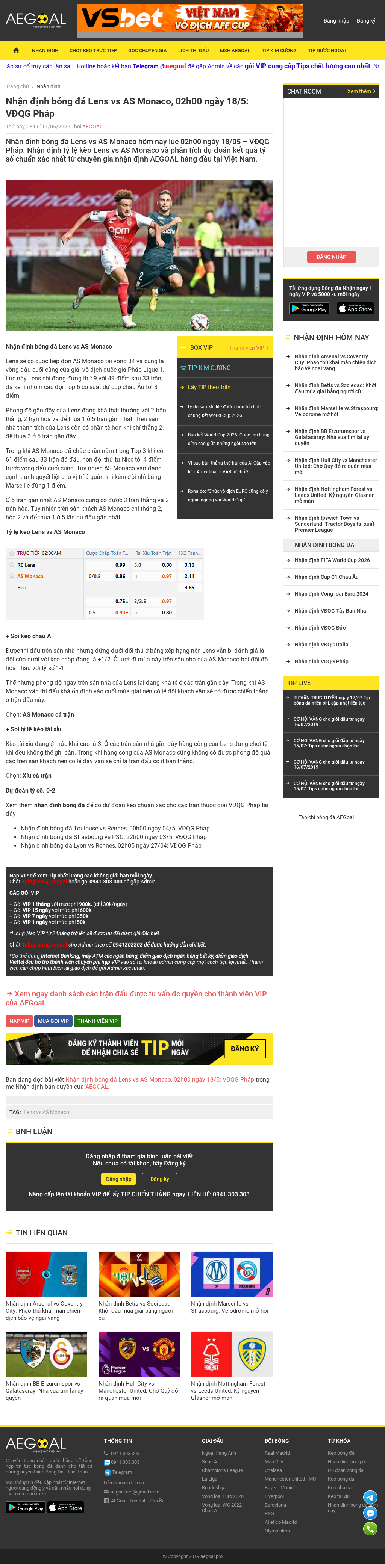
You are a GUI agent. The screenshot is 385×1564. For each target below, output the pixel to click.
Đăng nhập (336, 21)
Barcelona (275, 1505)
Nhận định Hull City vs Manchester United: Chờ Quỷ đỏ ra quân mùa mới (138, 1390)
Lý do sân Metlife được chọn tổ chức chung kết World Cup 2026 (224, 411)
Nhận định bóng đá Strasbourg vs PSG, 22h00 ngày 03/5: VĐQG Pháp (114, 837)
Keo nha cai (340, 1487)
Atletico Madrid (281, 1522)
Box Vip (201, 347)
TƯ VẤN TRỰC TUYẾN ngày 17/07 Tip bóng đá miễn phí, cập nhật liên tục (332, 700)
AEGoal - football (128, 1501)
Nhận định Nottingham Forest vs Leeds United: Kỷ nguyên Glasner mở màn (228, 1390)
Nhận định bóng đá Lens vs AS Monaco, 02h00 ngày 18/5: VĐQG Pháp (160, 1079)
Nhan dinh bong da (347, 1461)
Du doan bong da (346, 1470)
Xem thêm (359, 91)
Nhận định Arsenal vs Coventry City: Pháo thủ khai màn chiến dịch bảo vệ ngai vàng (44, 1310)
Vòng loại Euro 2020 (223, 1496)
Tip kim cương (279, 50)
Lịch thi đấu (193, 50)
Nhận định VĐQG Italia (322, 645)
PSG (269, 1513)
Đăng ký (366, 21)
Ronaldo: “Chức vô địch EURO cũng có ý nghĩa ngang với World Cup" (228, 496)
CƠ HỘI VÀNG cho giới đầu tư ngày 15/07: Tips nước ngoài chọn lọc (329, 743)
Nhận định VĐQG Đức (320, 628)
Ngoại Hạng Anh (219, 1453)
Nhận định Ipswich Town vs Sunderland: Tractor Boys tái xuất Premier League (334, 524)
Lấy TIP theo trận (209, 387)
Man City (274, 1461)
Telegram (122, 1472)
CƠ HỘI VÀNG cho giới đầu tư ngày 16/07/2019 (329, 722)
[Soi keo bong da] (16, 50)
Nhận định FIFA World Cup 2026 (332, 560)
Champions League (222, 1470)
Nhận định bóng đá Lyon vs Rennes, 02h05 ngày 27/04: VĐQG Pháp (111, 845)
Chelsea (273, 1470)
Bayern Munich (280, 1487)
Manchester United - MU (290, 1479)
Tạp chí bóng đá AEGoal (326, 817)
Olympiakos (277, 1531)
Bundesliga (214, 1487)
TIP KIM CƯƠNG (209, 367)
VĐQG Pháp (244, 805)
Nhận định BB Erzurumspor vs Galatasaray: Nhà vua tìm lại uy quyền (44, 1390)
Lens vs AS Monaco (46, 1112)
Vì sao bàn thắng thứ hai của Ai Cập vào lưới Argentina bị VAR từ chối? (229, 467)
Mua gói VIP (53, 1021)
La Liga (209, 1479)
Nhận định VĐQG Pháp (322, 661)
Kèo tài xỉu (339, 1496)
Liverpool (274, 1496)
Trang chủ (17, 86)
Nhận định (45, 50)
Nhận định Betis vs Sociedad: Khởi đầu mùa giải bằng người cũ (136, 1310)
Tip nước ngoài (327, 50)
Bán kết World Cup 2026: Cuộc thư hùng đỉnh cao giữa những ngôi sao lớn (229, 439)
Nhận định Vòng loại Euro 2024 (331, 594)
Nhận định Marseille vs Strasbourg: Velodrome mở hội (229, 1307)
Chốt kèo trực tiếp (93, 50)
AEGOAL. (96, 1086)
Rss (154, 1501)
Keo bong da (341, 1479)
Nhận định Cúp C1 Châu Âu (327, 577)
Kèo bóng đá (341, 1453)
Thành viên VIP (247, 348)
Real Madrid (277, 1453)
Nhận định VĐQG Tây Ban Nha (330, 611)
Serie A (209, 1461)
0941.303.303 (231, 1194)
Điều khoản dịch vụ (124, 1482)
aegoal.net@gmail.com (135, 1492)
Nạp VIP (19, 1021)
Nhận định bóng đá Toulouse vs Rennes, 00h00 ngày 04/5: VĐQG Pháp (115, 828)
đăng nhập (331, 257)
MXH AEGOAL (235, 50)
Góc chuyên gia (147, 50)
